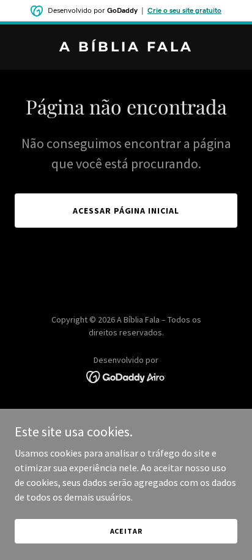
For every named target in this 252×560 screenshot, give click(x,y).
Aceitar (126, 531)
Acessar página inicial (126, 210)
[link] (126, 48)
